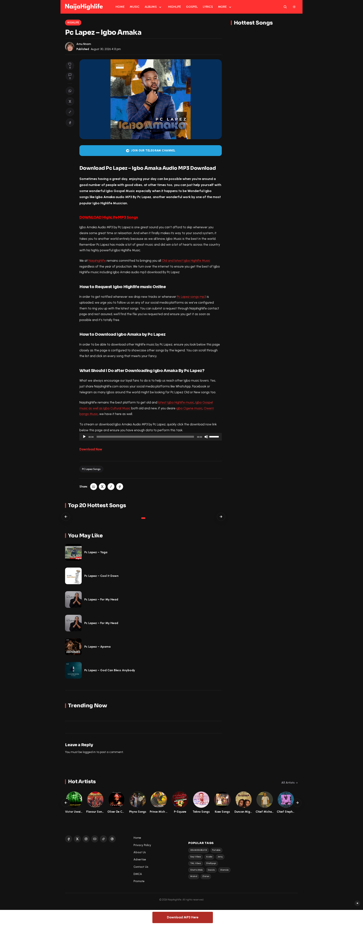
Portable (216, 850)
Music (135, 6)
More (222, 6)
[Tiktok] (103, 838)
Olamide (224, 870)
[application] (150, 437)
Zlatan (205, 876)
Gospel (192, 6)
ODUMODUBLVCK (198, 850)
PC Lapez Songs (91, 469)
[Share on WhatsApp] (70, 91)
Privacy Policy (142, 845)
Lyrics (208, 6)
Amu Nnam (83, 44)
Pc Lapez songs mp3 (191, 297)
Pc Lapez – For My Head (101, 599)
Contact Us (140, 867)
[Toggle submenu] (160, 7)
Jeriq (220, 857)
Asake (209, 857)
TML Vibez (195, 863)
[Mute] (206, 437)
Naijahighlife (97, 260)
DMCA (137, 874)
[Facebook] (68, 838)
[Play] (84, 437)
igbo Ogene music (189, 408)
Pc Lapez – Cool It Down (101, 576)
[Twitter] (77, 838)
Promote (138, 881)
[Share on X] (70, 101)
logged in (89, 752)
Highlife (174, 6)
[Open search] (285, 7)
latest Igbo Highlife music (176, 402)
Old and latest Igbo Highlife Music (186, 260)
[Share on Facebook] (70, 122)
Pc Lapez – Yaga (95, 552)
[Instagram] (86, 838)
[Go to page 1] (143, 518)
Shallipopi (211, 863)
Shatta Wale (196, 870)
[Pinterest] (112, 838)
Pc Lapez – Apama (97, 646)
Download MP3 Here (182, 917)
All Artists (288, 782)
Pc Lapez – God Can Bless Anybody (109, 670)
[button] (70, 112)
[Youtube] (94, 838)
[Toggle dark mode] (294, 7)
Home (120, 6)
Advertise (139, 859)
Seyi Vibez (195, 857)
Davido (211, 870)
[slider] (214, 436)
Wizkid (193, 876)
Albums (151, 6)
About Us (139, 852)
